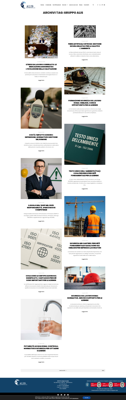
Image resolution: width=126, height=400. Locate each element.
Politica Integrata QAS (112, 390)
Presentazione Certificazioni (99, 390)
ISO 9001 (99, 389)
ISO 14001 (104, 389)
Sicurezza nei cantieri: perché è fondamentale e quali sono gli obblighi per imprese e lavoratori (85, 245)
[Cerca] (93, 5)
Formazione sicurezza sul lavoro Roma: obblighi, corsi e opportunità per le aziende (84, 102)
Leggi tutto (41, 80)
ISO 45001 (110, 389)
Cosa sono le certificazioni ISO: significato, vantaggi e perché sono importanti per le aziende (41, 278)
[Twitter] (102, 5)
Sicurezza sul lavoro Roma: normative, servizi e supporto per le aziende (84, 298)
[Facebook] (98, 5)
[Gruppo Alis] (28, 5)
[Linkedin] (100, 5)
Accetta (86, 397)
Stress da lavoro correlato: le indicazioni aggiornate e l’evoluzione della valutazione (41, 66)
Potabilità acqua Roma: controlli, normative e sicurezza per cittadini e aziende (41, 348)
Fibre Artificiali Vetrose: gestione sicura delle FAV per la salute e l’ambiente (84, 46)
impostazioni (75, 398)
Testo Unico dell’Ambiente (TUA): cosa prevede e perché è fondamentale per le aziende (85, 173)
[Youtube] (67, 394)
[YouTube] (104, 5)
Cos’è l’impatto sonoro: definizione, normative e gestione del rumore (41, 137)
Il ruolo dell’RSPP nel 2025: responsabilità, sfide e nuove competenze (41, 207)
